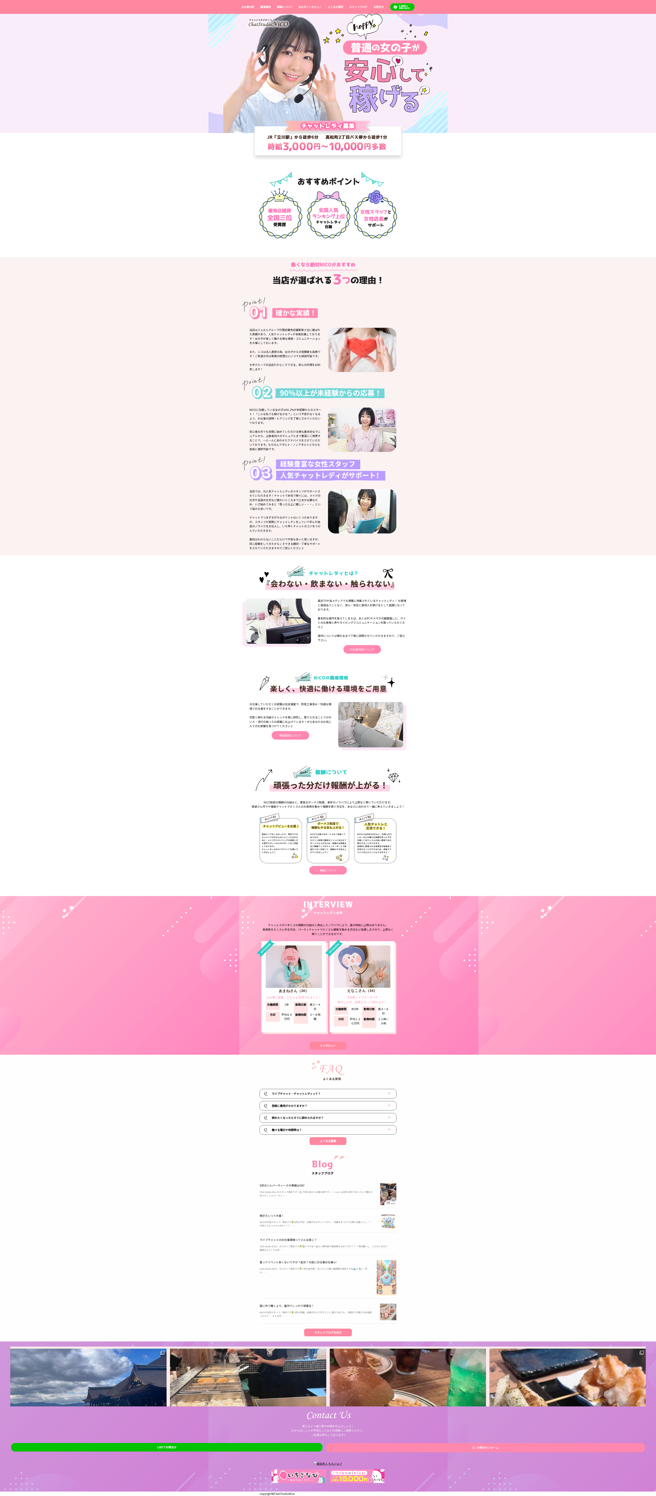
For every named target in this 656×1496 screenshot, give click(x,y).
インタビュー (328, 1045)
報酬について (284, 7)
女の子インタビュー (310, 7)
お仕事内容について (362, 649)
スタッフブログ (358, 7)
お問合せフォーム (488, 1447)
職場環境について (290, 735)
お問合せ (379, 7)
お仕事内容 (247, 7)
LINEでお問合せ (167, 1447)
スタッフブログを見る (328, 1332)
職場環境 (265, 7)
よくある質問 (335, 7)
